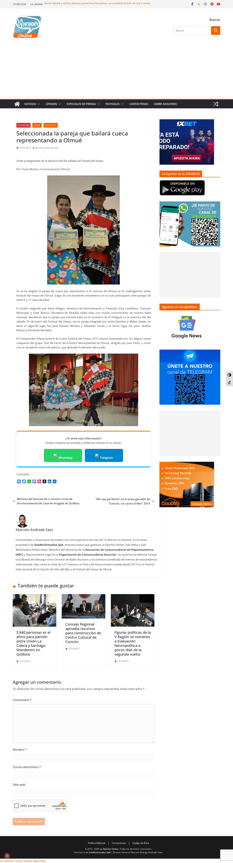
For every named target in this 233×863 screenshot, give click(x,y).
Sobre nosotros (165, 104)
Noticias (30, 104)
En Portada (23, 125)
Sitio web (19, 785)
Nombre (20, 750)
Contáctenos (138, 104)
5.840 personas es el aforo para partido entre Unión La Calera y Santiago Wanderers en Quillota (33, 643)
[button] (38, 104)
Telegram (106, 457)
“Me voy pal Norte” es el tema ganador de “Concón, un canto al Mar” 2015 (122, 501)
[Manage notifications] (7, 856)
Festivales (113, 104)
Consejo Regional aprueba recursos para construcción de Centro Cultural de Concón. (83, 633)
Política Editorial (96, 843)
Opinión (51, 104)
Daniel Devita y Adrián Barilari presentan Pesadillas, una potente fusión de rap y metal (97, 3)
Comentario (22, 700)
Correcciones (119, 843)
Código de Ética (140, 843)
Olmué (37, 125)
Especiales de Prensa (81, 104)
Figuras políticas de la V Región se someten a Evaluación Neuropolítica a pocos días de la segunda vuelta (132, 643)
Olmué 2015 (50, 125)
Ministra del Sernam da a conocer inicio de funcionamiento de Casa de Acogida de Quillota (48, 501)
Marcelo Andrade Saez (46, 147)
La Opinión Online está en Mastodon (23, 861)
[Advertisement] (116, 71)
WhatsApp (65, 457)
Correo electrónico (27, 767)
